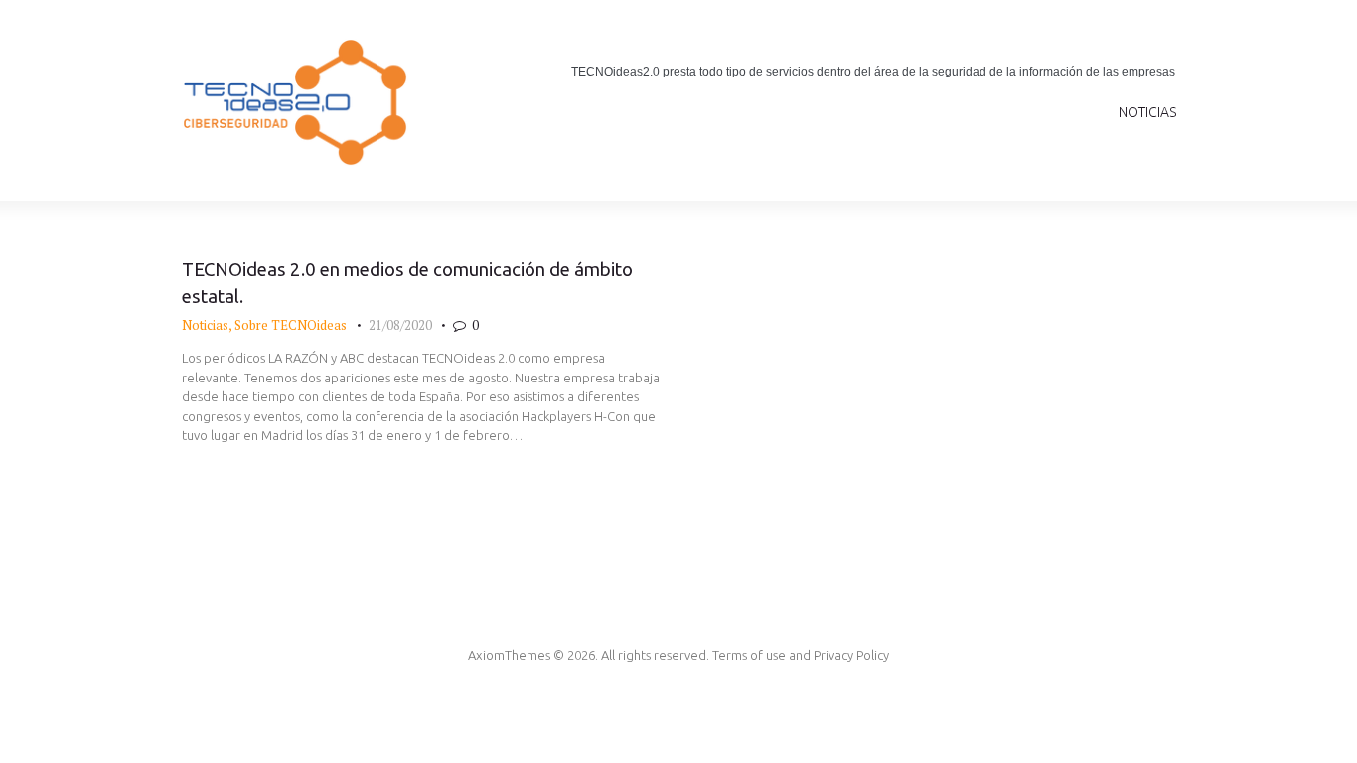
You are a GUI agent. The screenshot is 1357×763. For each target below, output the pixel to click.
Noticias (205, 325)
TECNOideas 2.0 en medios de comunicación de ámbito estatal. (407, 283)
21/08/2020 (400, 325)
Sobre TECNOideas (290, 325)
